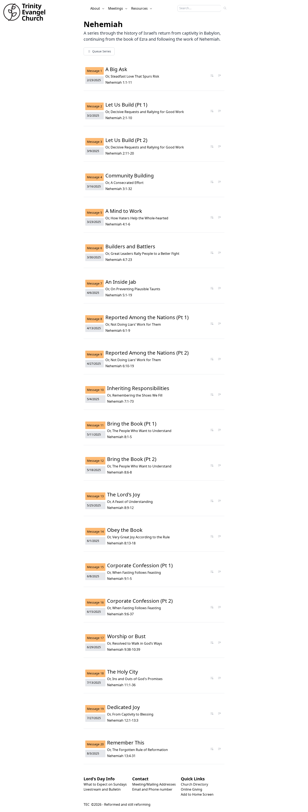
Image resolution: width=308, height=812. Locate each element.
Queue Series (101, 51)
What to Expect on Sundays (105, 784)
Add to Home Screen (197, 794)
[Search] (225, 8)
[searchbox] (197, 8)
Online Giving (191, 789)
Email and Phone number (152, 789)
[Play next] (219, 75)
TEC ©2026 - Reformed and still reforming (117, 804)
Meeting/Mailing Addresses (154, 784)
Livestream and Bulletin (102, 789)
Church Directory (194, 784)
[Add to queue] (211, 75)
